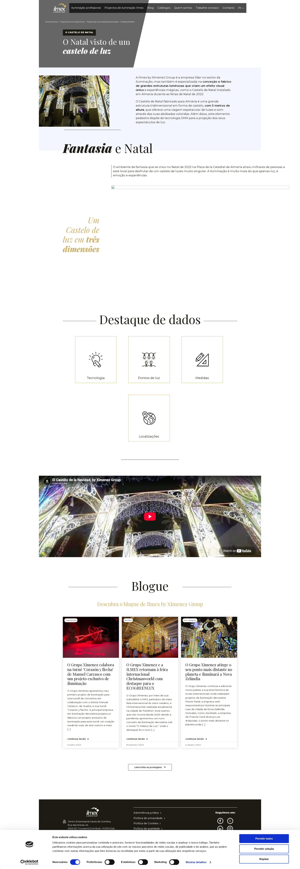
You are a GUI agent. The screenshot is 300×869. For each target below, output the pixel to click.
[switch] (110, 862)
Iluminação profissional (86, 7)
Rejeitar (264, 859)
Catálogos (163, 7)
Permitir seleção (264, 848)
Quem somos (183, 7)
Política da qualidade (147, 828)
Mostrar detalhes (196, 862)
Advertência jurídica (146, 812)
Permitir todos (264, 838)
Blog (150, 7)
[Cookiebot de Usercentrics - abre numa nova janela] (29, 862)
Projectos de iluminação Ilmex (124, 7)
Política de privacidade (148, 818)
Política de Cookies (146, 823)
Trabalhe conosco (207, 7)
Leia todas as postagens (148, 767)
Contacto (229, 7)
